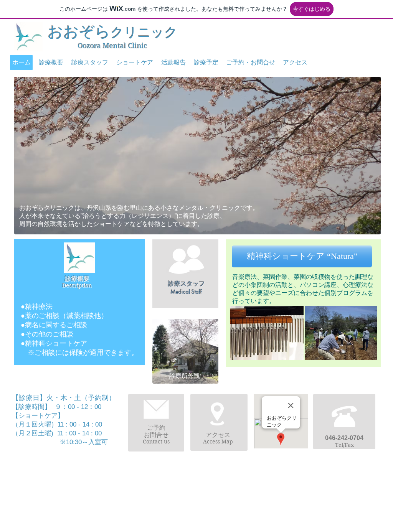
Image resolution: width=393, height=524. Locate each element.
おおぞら (113, 31)
